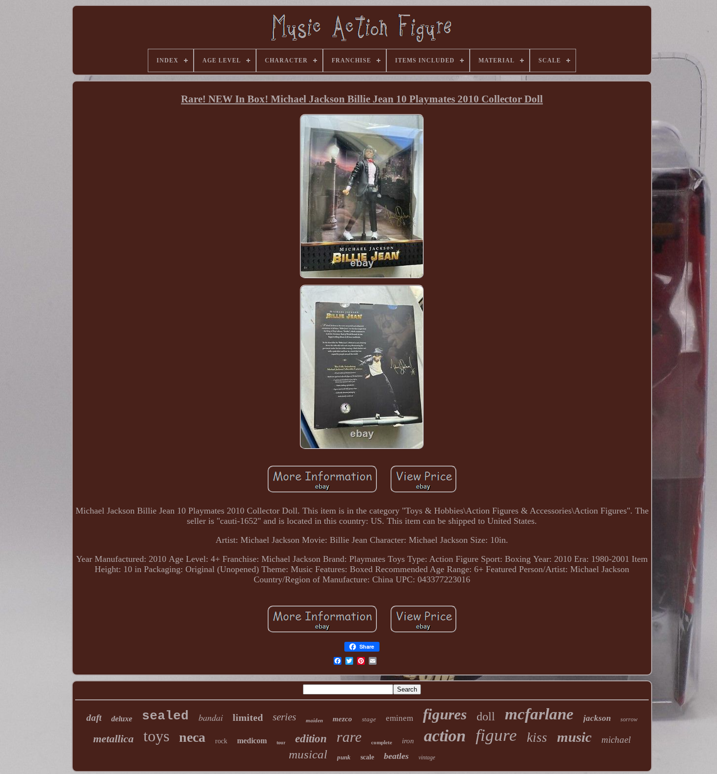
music (574, 737)
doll (486, 716)
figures (445, 714)
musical (308, 754)
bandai (211, 717)
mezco (342, 719)
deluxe (121, 718)
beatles (396, 756)
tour (281, 742)
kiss (537, 737)
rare (349, 737)
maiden (314, 720)
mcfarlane (539, 714)
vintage (426, 757)
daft (93, 718)
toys (156, 736)
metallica (113, 739)
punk (344, 757)
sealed (165, 716)
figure (496, 735)
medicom (252, 740)
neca (192, 737)
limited (248, 717)
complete (381, 742)
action (445, 736)
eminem (399, 718)
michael (616, 739)
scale (367, 757)
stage (369, 719)
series (284, 717)
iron (408, 741)
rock (221, 741)
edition (311, 739)
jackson (597, 718)
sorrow (628, 719)
